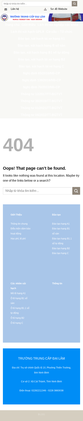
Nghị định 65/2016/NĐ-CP (41, 73)
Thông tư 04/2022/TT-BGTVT (41, 115)
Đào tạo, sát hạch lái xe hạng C (41, 66)
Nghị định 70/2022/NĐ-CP (41, 87)
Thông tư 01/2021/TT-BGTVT (41, 108)
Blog (41, 414)
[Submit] (74, 3)
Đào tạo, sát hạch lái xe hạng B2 (41, 59)
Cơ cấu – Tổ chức (59, 31)
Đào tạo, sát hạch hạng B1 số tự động (41, 52)
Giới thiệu (29, 24)
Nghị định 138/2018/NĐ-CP (41, 80)
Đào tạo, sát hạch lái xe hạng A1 (41, 38)
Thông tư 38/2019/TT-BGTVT (41, 101)
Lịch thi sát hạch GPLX (27, 31)
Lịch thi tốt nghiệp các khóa (58, 24)
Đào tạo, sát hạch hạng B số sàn (41, 45)
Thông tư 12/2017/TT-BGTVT (41, 94)
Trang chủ (12, 24)
